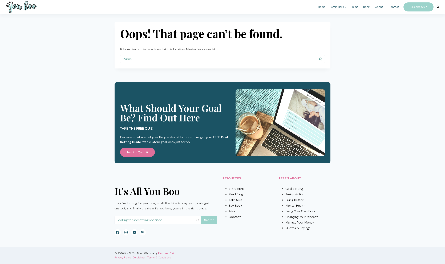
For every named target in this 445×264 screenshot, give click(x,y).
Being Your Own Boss (300, 211)
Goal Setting (294, 189)
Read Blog (236, 194)
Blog (355, 7)
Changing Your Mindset (301, 217)
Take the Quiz (418, 7)
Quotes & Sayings (297, 228)
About (379, 7)
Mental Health (295, 206)
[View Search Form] (438, 7)
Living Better (294, 200)
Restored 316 (166, 253)
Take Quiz (235, 200)
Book (366, 7)
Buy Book (235, 206)
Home (321, 7)
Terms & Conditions (159, 257)
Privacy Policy (123, 257)
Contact (394, 7)
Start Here (236, 189)
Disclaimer (139, 257)
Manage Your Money (299, 222)
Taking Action (294, 194)
